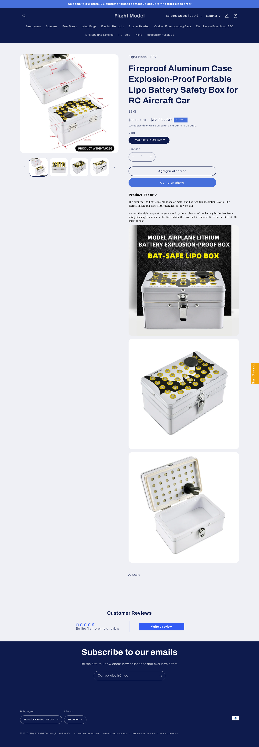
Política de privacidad (115, 734)
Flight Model (37, 733)
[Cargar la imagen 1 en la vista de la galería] (38, 167)
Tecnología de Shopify (57, 733)
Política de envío (169, 734)
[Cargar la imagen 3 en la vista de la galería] (79, 167)
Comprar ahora (172, 182)
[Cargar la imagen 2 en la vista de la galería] (59, 167)
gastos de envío (143, 126)
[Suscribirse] (160, 675)
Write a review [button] (161, 626)
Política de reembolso (86, 734)
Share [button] (136, 574)
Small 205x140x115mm (149, 140)
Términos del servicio (144, 734)
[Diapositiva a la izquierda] (24, 167)
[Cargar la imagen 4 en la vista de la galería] (99, 167)
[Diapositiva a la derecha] (114, 167)
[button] (24, 16)
